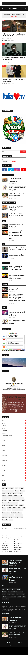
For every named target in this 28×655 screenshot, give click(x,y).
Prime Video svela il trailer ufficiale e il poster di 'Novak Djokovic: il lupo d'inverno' (16, 268)
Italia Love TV (14, 8)
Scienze (14, 453)
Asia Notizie (4, 528)
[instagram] (17, 169)
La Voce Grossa (5, 541)
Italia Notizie (17, 539)
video (14, 480)
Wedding (11, 517)
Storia (8, 512)
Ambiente (11, 488)
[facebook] (4, 169)
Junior (23, 500)
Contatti (20, 642)
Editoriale (10, 495)
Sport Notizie (5, 549)
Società (14, 510)
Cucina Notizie (5, 532)
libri (14, 478)
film (14, 475)
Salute (14, 450)
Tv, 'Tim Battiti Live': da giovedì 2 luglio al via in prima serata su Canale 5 (17, 255)
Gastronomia (14, 430)
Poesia (14, 445)
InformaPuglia (17, 538)
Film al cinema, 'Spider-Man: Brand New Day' (16, 225)
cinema (14, 470)
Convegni (22, 490)
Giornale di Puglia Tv (6, 538)
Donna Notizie (17, 532)
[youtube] (24, 169)
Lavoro (15, 502)
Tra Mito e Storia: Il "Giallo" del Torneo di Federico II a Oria (17, 214)
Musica (14, 440)
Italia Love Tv (5, 539)
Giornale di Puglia (18, 536)
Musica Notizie (5, 545)
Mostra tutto (14, 16)
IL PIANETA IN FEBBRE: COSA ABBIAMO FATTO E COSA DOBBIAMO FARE (16, 180)
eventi (14, 473)
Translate (13, 161)
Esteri (20, 495)
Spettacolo (14, 455)
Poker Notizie (5, 547)
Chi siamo (14, 642)
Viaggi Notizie (17, 551)
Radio (14, 448)
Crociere (14, 425)
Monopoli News (18, 543)
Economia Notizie (6, 534)
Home (8, 642)
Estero (3, 498)
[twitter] (11, 169)
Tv (14, 468)
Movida (21, 505)
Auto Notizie (4, 530)
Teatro (14, 463)
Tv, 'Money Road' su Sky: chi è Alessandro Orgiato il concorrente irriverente (16, 195)
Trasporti (11, 515)
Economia (20, 493)
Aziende (11, 490)
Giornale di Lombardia (7, 536)
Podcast (14, 443)
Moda (14, 438)
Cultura (14, 428)
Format (8, 498)
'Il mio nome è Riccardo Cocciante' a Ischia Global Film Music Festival (17, 248)
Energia (15, 495)
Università (4, 517)
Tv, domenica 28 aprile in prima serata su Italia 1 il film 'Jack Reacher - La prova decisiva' (14, 36)
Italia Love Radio (16, 500)
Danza (14, 493)
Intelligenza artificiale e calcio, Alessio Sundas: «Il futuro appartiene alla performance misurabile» (17, 578)
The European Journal (7, 551)
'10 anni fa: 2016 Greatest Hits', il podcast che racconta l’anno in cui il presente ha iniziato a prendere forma (17, 313)
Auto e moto (5, 490)
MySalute (16, 545)
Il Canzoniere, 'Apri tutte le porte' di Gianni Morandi (13, 59)
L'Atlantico (16, 541)
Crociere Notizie (18, 530)
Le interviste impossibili (7, 505)
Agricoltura (4, 488)
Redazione (4, 40)
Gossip (21, 498)
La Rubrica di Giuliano (14, 435)
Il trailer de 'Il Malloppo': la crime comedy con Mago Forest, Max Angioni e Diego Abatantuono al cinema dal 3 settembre (17, 276)
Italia (9, 500)
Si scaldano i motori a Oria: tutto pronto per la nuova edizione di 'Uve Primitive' (17, 187)
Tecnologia (4, 515)
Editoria (4, 495)
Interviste (14, 433)
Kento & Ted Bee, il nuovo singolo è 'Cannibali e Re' (13, 80)
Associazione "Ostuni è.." (20, 528)
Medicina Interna (5, 543)
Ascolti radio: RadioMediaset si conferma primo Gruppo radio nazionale (17, 322)
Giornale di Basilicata (19, 534)
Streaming (14, 460)
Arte (14, 420)
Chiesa (14, 423)
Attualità (21, 488)
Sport (14, 458)
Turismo (14, 465)
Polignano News (18, 547)
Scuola (9, 510)
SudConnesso (17, 549)
